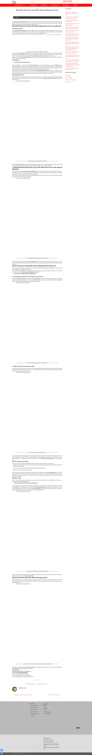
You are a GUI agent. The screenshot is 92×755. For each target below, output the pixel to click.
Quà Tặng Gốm (68, 81)
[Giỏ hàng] (76, 2)
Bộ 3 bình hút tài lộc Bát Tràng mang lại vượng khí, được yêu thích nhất (72, 61)
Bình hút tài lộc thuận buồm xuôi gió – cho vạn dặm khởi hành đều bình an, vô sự (72, 43)
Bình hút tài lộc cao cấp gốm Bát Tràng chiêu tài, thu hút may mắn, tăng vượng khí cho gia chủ (72, 65)
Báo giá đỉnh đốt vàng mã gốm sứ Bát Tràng (23, 694)
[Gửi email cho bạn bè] (37, 680)
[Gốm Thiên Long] (37, 741)
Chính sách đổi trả (34, 709)
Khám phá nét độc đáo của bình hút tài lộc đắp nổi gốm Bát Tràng (72, 17)
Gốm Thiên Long (27, 671)
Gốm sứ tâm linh (55, 5)
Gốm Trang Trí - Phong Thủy (70, 79)
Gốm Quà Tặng (66, 5)
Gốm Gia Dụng (68, 75)
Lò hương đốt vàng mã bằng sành (28, 273)
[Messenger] (2, 753)
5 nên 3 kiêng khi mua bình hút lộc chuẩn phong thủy (71, 21)
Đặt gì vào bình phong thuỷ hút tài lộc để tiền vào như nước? (72, 31)
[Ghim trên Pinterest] (39, 680)
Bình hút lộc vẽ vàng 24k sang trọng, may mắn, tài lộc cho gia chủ (72, 52)
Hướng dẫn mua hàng (34, 705)
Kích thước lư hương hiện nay (30, 483)
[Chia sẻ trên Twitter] (35, 680)
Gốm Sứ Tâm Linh (68, 77)
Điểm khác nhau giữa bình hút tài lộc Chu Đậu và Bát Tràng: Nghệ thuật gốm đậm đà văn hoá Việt (72, 48)
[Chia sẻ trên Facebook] (33, 680)
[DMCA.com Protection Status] (76, 727)
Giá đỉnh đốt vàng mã (25, 62)
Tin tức (75, 5)
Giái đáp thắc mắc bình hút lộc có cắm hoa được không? (72, 24)
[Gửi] (59, 2)
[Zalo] (2, 750)
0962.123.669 (67, 1)
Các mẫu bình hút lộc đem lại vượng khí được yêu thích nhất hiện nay (72, 35)
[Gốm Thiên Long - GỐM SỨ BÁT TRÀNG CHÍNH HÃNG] (20, 2)
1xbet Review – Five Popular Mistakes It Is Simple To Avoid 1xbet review (72, 13)
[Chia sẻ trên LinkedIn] (41, 680)
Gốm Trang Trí (44, 5)
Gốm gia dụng (34, 5)
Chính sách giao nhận (34, 707)
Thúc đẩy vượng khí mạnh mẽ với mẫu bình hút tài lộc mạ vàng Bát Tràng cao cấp (71, 39)
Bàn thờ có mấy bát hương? (54, 694)
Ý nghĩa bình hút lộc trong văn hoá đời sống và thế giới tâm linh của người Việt (72, 56)
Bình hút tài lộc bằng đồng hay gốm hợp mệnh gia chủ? (72, 69)
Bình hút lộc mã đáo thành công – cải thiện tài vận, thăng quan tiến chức (72, 28)
